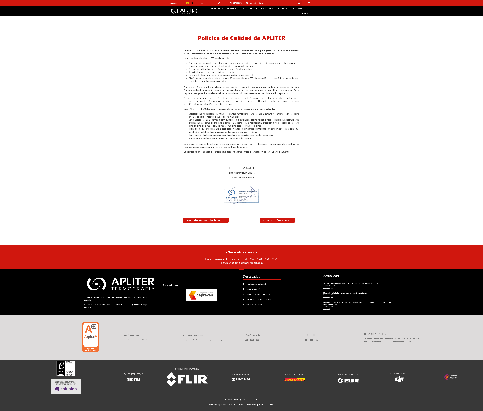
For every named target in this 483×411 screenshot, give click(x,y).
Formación (266, 8)
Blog (304, 13)
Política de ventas (229, 404)
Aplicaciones (249, 8)
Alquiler (281, 8)
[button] (189, 3)
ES (191, 3)
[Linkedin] (306, 340)
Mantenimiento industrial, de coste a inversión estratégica (345, 293)
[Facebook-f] (322, 340)
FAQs (201, 3)
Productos (215, 8)
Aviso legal (214, 404)
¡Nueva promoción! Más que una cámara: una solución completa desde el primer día (354, 283)
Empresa (173, 3)
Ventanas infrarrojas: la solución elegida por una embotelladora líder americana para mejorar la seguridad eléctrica (358, 303)
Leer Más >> (328, 288)
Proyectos (231, 8)
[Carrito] (308, 3)
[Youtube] (311, 340)
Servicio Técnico (298, 8)
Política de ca (265, 404)
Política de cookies (247, 404)
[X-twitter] (317, 340)
